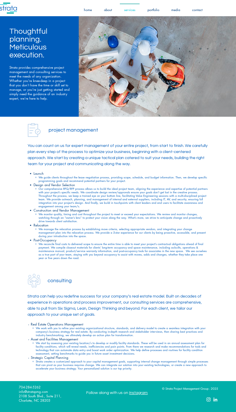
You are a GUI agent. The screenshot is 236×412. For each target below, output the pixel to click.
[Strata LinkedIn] (215, 399)
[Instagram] (208, 399)
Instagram (138, 393)
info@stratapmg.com (33, 391)
